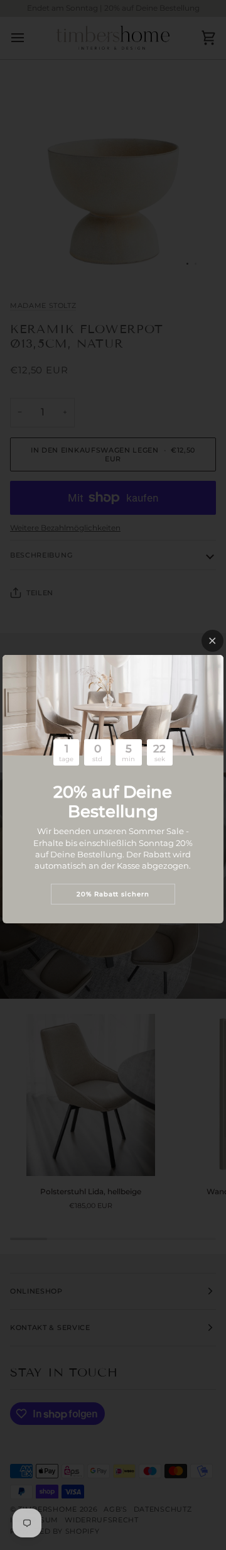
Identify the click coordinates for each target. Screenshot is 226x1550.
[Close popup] (212, 641)
